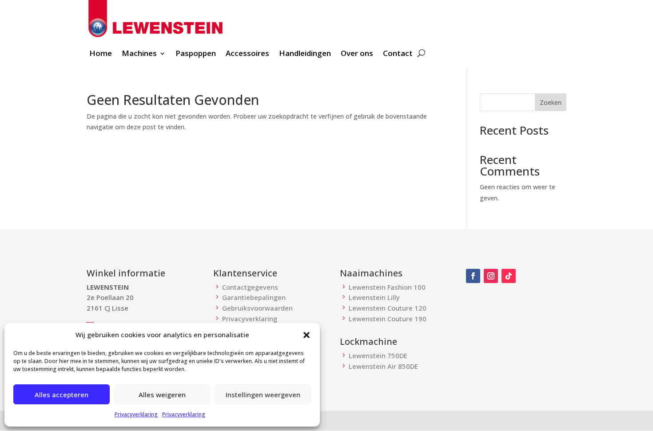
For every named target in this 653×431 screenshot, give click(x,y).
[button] (306, 335)
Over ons (357, 54)
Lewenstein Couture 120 (387, 307)
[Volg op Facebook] (473, 276)
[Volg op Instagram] (491, 276)
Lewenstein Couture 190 (387, 318)
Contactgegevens (250, 287)
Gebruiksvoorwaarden (257, 307)
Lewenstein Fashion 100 (387, 287)
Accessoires (247, 54)
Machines (139, 54)
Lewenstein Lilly (374, 297)
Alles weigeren (162, 394)
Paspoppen (195, 54)
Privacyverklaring (136, 414)
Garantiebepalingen (254, 297)
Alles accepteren (61, 394)
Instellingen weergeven (263, 394)
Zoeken (550, 102)
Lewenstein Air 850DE (383, 366)
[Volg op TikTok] (509, 276)
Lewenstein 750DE (378, 355)
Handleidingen (305, 54)
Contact (398, 54)
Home (100, 54)
